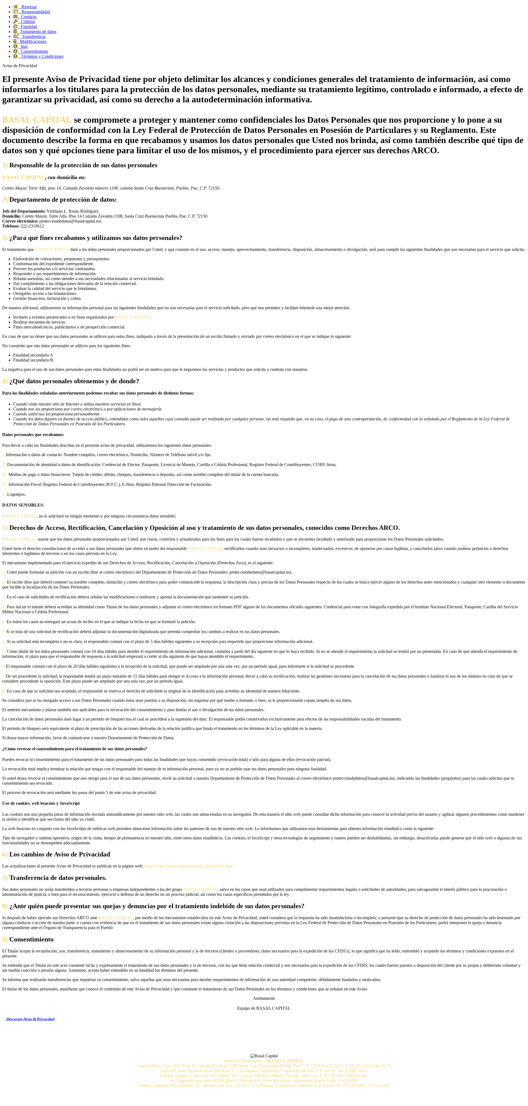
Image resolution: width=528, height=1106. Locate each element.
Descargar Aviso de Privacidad (30, 1019)
